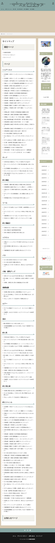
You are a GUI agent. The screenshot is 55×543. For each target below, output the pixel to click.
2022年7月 (45, 212)
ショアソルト (7, 70)
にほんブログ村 (45, 274)
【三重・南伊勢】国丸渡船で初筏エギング (14, 142)
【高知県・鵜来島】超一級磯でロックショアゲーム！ (17, 100)
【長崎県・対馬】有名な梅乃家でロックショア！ (16, 85)
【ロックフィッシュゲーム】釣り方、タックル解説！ (17, 152)
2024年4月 (45, 170)
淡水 (4, 319)
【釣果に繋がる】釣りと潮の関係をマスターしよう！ (17, 292)
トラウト (6, 237)
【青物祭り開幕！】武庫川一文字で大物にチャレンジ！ (18, 105)
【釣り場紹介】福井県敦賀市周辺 (12, 230)
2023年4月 (45, 185)
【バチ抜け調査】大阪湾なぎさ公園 (13, 133)
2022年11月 (45, 197)
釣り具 (14, 9)
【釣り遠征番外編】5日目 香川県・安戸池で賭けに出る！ (18, 119)
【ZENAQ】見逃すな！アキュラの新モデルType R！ (17, 161)
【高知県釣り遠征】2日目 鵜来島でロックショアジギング (18, 128)
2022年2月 (45, 231)
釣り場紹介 (26, 9)
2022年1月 (45, 235)
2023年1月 (45, 189)
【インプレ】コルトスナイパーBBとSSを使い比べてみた (18, 171)
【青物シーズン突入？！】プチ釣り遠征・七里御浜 (17, 117)
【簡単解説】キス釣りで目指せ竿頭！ (13, 147)
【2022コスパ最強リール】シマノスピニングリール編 (18, 218)
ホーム (2, 9)
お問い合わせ (32, 536)
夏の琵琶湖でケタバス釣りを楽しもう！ (14, 323)
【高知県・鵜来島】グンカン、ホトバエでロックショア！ (19, 98)
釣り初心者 (19, 9)
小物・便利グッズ (9, 271)
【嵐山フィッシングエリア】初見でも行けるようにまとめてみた (46, 140)
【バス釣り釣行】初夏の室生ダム (12, 262)
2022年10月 (45, 200)
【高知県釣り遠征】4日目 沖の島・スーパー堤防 (16, 122)
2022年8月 (45, 208)
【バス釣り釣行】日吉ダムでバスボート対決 (15, 259)
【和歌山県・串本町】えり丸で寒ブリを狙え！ (16, 88)
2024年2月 (45, 174)
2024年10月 (45, 166)
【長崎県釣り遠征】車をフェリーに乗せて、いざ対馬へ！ (19, 187)
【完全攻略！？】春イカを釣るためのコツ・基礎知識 (17, 150)
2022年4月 (45, 223)
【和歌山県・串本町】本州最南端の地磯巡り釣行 (16, 112)
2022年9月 (45, 204)
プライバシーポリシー (9, 55)
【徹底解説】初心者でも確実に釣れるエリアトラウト (17, 250)
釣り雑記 (32, 9)
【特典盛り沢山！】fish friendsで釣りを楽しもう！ (17, 197)
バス (4, 255)
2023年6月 (45, 181)
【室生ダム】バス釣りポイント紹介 (13, 227)
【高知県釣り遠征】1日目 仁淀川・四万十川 (15, 131)
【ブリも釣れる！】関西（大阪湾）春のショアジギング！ (19, 140)
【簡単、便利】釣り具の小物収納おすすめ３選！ (16, 282)
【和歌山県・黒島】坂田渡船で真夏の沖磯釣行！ (16, 114)
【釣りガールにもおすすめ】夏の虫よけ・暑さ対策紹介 (18, 276)
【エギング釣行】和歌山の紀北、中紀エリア (15, 145)
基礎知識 (6, 287)
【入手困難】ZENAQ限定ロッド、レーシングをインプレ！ (19, 168)
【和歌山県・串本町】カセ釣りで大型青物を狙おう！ (17, 90)
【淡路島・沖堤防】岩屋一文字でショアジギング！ (17, 103)
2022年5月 (45, 219)
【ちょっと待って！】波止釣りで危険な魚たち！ (16, 298)
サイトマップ (9, 34)
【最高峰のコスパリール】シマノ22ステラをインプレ (17, 215)
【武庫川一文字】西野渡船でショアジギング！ (16, 95)
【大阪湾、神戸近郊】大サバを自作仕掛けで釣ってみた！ (19, 81)
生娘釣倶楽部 (7, 52)
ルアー (5, 304)
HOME (3, 34)
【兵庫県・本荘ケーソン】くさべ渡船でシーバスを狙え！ (19, 78)
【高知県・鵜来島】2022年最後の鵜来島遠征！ (16, 93)
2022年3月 (45, 227)
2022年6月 (45, 216)
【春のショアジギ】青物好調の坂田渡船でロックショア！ (19, 83)
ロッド (5, 157)
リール (5, 203)
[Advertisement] (27, 22)
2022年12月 (45, 193)
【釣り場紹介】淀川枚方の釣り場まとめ (14, 232)
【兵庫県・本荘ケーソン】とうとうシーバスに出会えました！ (46, 120)
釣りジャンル (9, 9)
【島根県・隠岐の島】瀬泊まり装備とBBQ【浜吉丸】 (17, 184)
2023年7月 (45, 177)
